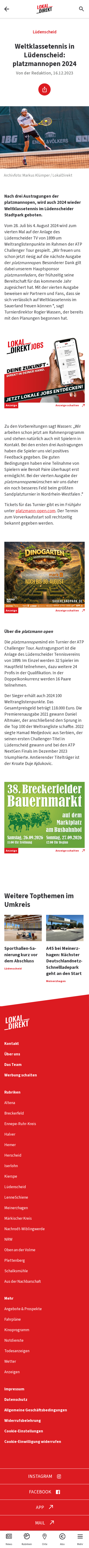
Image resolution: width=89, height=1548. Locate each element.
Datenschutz (15, 1399)
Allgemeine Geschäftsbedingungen (35, 1410)
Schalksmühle (16, 1271)
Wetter (10, 1361)
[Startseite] (44, 12)
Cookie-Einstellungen (23, 1431)
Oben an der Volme (19, 1250)
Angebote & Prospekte (23, 1309)
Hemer (10, 1145)
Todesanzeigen (16, 1351)
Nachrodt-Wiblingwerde (24, 1229)
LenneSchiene (16, 1197)
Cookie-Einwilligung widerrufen (32, 1441)
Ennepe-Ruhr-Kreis (20, 1124)
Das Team (13, 1064)
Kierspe (10, 1176)
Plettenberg (14, 1260)
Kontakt (11, 1043)
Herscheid (12, 1155)
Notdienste (14, 1340)
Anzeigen (12, 1372)
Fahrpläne (12, 1319)
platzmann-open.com (35, 511)
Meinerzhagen (16, 1208)
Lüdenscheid (45, 32)
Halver (9, 1134)
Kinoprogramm (16, 1330)
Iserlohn (11, 1166)
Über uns (12, 1054)
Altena (9, 1103)
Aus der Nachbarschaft (22, 1281)
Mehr (8, 1298)
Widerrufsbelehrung (22, 1420)
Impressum (14, 1389)
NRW (8, 1239)
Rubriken (12, 1092)
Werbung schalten (20, 1075)
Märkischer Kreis (18, 1218)
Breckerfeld (14, 1113)
